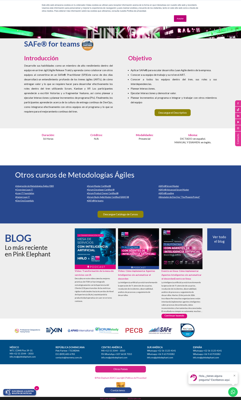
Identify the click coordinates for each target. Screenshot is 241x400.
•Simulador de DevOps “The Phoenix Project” (179, 197)
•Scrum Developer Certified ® (100, 189)
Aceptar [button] (180, 18)
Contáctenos (118, 390)
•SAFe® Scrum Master (169, 186)
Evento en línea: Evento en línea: (181, 275)
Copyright (119, 378)
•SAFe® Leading (166, 193)
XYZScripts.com (134, 398)
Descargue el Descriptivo (172, 112)
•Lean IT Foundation (24, 193)
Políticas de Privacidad (136, 378)
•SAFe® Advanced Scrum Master (174, 189)
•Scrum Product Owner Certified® (102, 193)
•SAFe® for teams (95, 200)
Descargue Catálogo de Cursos (120, 214)
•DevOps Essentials (24, 200)
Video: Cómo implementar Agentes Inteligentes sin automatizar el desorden (136, 275)
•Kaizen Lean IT (22, 197)
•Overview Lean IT (24, 189)
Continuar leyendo (175, 315)
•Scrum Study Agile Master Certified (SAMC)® (108, 197)
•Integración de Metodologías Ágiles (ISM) (34, 186)
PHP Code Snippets (108, 398)
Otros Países (120, 369)
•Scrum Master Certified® (99, 186)
